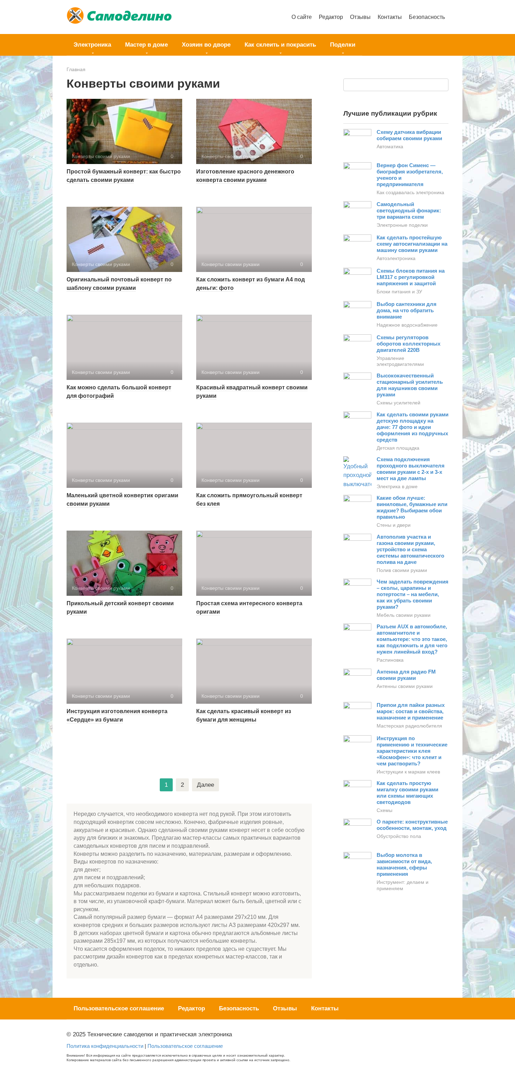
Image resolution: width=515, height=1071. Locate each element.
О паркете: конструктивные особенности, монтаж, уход (412, 825)
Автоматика (390, 146)
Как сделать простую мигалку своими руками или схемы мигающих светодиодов (407, 792)
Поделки (342, 44)
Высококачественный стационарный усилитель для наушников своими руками (410, 385)
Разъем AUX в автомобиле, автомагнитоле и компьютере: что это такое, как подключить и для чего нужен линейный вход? (412, 639)
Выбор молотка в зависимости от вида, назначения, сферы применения (404, 864)
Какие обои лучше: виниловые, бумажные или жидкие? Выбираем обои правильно (412, 507)
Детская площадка (398, 448)
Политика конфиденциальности (105, 1046)
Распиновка (390, 660)
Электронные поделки (402, 225)
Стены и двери (394, 525)
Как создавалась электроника (410, 192)
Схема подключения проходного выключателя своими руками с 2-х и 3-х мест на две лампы (411, 468)
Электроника (92, 44)
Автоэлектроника (396, 258)
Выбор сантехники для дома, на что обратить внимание (407, 310)
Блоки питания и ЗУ (399, 291)
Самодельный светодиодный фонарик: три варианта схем (409, 210)
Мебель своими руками (404, 615)
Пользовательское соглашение (119, 1008)
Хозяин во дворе (206, 44)
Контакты (390, 17)
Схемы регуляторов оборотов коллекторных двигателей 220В (408, 343)
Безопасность (427, 17)
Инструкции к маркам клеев (408, 772)
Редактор (331, 17)
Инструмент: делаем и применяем (402, 885)
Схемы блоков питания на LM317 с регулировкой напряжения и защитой (411, 277)
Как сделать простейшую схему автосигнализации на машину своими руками (412, 243)
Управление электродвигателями (400, 361)
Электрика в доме (397, 486)
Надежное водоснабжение (407, 325)
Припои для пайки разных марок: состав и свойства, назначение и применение (411, 711)
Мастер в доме (146, 44)
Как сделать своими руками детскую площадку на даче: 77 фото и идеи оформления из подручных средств (412, 427)
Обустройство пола (399, 836)
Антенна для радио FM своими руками (406, 675)
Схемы (384, 810)
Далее (205, 785)
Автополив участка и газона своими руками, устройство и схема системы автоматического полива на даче (410, 549)
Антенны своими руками (405, 686)
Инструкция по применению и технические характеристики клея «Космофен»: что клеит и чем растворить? (412, 750)
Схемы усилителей (398, 402)
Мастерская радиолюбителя (409, 726)
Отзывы (360, 17)
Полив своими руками (402, 570)
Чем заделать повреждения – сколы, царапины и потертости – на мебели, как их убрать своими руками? (412, 594)
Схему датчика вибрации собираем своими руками (409, 135)
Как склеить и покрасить (280, 44)
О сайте (301, 17)
